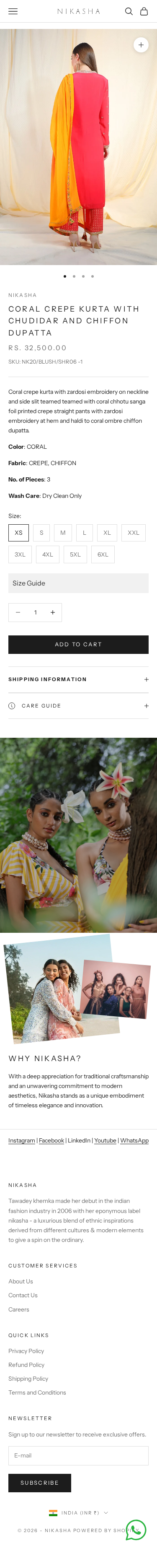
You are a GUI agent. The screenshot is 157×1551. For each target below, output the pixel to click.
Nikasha (22, 295)
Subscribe (40, 1482)
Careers (18, 1309)
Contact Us (23, 1295)
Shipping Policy (28, 1378)
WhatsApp (134, 1140)
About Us (20, 1281)
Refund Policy (26, 1365)
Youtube (105, 1140)
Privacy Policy (26, 1351)
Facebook (51, 1140)
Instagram (21, 1140)
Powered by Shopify (106, 1530)
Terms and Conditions (37, 1392)
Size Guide (29, 583)
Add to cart (79, 644)
